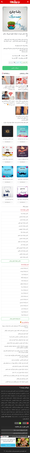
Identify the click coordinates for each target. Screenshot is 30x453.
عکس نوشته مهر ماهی (23, 223)
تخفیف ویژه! (8, 445)
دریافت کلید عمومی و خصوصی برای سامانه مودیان (17, 343)
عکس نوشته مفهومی (23, 229)
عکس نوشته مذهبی (23, 238)
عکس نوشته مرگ (24, 232)
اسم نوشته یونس (24, 268)
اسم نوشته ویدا (24, 312)
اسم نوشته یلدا (25, 274)
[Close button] (29, 436)
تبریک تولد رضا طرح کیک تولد (22, 139)
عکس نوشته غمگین (24, 254)
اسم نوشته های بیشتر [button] (15, 318)
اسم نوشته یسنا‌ (24, 290)
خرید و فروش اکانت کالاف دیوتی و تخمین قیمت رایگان (16, 330)
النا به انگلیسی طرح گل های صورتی (20, 433)
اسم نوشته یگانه (24, 277)
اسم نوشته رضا (15, 55)
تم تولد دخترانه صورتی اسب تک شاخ (20, 372)
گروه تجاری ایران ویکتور (23, 333)
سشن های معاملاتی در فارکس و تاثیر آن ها (19, 337)
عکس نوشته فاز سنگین (23, 251)
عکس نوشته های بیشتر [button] (15, 261)
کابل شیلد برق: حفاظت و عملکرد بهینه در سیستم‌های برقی (15, 363)
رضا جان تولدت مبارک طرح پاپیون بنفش (20, 199)
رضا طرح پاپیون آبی (9, 199)
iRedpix (24, 423)
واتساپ (24, 62)
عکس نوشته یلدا (24, 213)
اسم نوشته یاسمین (24, 302)
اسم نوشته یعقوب (24, 284)
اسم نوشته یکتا (24, 280)
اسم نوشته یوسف (24, 271)
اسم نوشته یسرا (24, 293)
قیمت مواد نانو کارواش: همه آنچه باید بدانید (18, 340)
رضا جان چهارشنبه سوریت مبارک (21, 159)
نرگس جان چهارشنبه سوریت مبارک (20, 430)
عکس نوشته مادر (24, 244)
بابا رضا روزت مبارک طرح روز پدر (7, 159)
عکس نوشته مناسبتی (23, 226)
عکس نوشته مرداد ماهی (23, 235)
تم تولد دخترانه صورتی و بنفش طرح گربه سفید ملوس (16, 369)
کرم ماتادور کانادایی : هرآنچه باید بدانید (20, 360)
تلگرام (18, 62)
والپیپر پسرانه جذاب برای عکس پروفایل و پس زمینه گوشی (15, 375)
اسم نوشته (23, 55)
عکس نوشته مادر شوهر (23, 241)
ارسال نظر (11, 62)
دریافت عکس (15, 68)
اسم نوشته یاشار (24, 296)
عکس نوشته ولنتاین (23, 216)
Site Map (17, 423)
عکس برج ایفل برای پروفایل (22, 378)
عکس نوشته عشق (24, 257)
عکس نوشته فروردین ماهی (22, 248)
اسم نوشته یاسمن (24, 305)
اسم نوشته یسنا (24, 287)
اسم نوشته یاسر (24, 308)
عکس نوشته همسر (24, 220)
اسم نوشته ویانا (24, 315)
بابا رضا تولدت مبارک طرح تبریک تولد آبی (19, 179)
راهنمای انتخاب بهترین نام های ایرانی (20, 366)
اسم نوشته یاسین (24, 299)
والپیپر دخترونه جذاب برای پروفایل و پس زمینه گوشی (16, 382)
